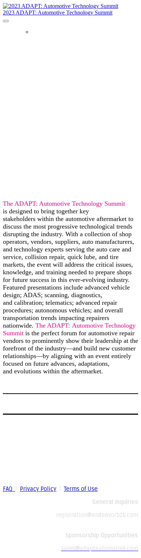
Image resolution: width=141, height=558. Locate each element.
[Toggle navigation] (6, 21)
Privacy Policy (38, 489)
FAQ (9, 489)
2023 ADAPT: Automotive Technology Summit (57, 12)
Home (39, 32)
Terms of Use (81, 489)
